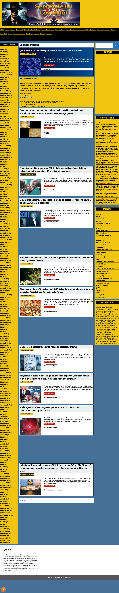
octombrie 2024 (4, 100)
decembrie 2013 (4, 398)
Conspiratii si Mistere (47, 30)
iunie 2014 (3, 384)
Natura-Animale (60, 30)
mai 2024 (3, 111)
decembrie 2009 (4, 508)
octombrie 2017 (4, 292)
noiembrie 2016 (4, 318)
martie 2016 (3, 336)
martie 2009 (3, 529)
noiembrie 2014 (4, 373)
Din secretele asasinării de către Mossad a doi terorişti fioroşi (48, 346)
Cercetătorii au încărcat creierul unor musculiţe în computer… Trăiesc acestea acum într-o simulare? (106, 160)
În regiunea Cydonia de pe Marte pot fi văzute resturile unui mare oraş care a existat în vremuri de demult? (106, 200)
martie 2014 (3, 391)
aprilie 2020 (3, 224)
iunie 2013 (3, 412)
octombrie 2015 (4, 347)
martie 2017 (3, 308)
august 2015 (3, 352)
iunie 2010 (3, 494)
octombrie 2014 (4, 375)
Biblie (111, 309)
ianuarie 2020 (4, 230)
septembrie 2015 (5, 350)
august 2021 (3, 187)
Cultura (42, 34)
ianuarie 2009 (4, 533)
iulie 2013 (2, 409)
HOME (2, 30)
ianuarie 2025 (4, 93)
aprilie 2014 (3, 389)
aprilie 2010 (3, 499)
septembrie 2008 (5, 542)
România (100, 334)
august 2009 (3, 517)
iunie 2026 (3, 54)
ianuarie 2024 (4, 120)
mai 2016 (2, 331)
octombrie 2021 (4, 182)
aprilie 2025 (3, 86)
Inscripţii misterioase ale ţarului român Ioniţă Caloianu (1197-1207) (107, 141)
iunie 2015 (3, 357)
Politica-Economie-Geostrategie (105, 269)
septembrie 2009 (5, 515)
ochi (103, 327)
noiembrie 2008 (4, 538)
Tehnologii (3, 34)
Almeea (12, 30)
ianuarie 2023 (4, 148)
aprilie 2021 (3, 196)
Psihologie (99, 276)
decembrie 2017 (4, 288)
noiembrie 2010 (4, 483)
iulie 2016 (2, 327)
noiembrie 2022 (4, 153)
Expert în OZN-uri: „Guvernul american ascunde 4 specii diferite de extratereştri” (106, 194)
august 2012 (3, 435)
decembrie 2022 (4, 150)
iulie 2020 (3, 217)
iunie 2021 (3, 192)
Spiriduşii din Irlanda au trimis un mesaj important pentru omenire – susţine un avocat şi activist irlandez (56, 259)
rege (103, 333)
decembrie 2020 (4, 205)
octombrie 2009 (4, 512)
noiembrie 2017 (4, 290)
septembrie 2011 (4, 460)
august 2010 (3, 490)
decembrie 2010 (4, 480)
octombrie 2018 (4, 265)
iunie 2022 (3, 164)
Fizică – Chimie (100, 233)
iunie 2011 (3, 467)
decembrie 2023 (4, 123)
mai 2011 (2, 469)
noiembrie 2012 (4, 428)
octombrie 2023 (4, 127)
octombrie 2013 (4, 403)
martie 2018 (3, 281)
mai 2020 (2, 221)
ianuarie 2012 (4, 451)
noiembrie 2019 (4, 235)
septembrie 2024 (5, 102)
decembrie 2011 (4, 453)
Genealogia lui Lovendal (102, 235)
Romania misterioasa (103, 30)
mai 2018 (2, 276)
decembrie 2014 (4, 370)
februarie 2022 (4, 173)
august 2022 (3, 159)
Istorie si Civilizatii (34, 30)
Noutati (55, 427)
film (115, 316)
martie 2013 (3, 418)
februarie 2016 (4, 338)
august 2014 (3, 380)
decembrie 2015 (4, 343)
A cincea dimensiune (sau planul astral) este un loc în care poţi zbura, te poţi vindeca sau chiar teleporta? (107, 187)
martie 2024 (3, 116)
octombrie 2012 (4, 430)
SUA (108, 340)
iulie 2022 (3, 162)
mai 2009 (2, 524)
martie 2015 (3, 363)
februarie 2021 (4, 201)
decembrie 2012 (4, 425)
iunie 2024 (3, 109)
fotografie (101, 318)
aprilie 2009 (3, 526)
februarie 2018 (4, 283)
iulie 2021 (2, 189)
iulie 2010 (2, 492)
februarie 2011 (4, 476)
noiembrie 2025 (4, 70)
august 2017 (3, 297)
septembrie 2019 (5, 240)
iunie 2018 (3, 274)
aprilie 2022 (3, 169)
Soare (103, 338)
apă (108, 308)
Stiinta (113, 30)
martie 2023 (3, 143)
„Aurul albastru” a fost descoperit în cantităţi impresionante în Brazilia (51, 50)
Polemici (98, 266)
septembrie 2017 (5, 295)
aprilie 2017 (3, 306)
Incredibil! (49, 34)
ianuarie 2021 (4, 203)
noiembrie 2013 (4, 400)
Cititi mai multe (49, 65)
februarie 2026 (4, 63)
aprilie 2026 (3, 59)
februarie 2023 (4, 146)
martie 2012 (3, 446)
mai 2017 (2, 304)
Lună (107, 322)
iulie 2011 (2, 464)
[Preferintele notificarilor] (3, 589)
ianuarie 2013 (4, 423)
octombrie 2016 (4, 320)
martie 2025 (3, 88)
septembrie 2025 (5, 75)
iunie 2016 (3, 329)
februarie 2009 (4, 531)
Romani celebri (100, 280)
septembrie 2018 (5, 267)
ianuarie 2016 (4, 341)
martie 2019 (3, 253)
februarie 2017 (4, 311)
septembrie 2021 (5, 185)
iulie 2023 (3, 134)
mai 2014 (2, 386)
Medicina (36, 34)
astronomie (101, 309)
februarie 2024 (4, 118)
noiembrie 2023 (4, 125)
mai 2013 (2, 414)
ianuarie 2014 (4, 396)
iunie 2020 (3, 219)
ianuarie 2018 (4, 286)
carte (103, 311)
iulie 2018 (2, 272)
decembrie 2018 (4, 260)
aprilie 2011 (3, 471)
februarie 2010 (4, 503)
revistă (111, 333)
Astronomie (19, 30)
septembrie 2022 (5, 157)
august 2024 (3, 104)
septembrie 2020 (5, 212)
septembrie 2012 (5, 432)
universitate (106, 342)
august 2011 (3, 462)
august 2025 (3, 77)
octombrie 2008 (4, 540)
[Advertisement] (56, 152)
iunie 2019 (3, 247)
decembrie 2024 (5, 95)
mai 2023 (2, 139)
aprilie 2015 (3, 361)
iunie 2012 (3, 439)
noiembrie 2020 (4, 208)
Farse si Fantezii (100, 230)
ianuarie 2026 (4, 65)
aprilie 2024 (3, 114)
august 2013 (3, 407)
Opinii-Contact (100, 257)
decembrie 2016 (4, 315)
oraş (110, 327)
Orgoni (10, 34)
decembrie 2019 (4, 233)
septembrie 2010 (5, 487)
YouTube (113, 343)
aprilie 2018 (3, 279)
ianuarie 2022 (4, 175)
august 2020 (3, 214)
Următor (28, 500)
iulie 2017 (2, 299)
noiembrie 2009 (4, 510)
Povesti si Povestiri (101, 271)
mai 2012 (2, 441)
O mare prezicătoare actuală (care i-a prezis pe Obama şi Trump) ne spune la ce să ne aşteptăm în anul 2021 (55, 201)
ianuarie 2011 (3, 478)
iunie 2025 (3, 81)
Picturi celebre (100, 264)
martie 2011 (3, 474)
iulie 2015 (2, 354)
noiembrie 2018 (4, 263)
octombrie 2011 (4, 457)
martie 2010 (3, 501)
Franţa (110, 318)
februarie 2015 (4, 366)
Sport (97, 288)
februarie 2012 (4, 448)
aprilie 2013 (3, 416)
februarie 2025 (4, 91)
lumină (100, 322)
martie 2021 (3, 198)
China (111, 311)
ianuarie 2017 (4, 313)
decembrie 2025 (4, 68)
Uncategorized (100, 297)
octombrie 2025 (4, 72)
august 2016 (3, 324)
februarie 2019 (4, 256)
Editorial (98, 228)
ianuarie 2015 (4, 368)
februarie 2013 (4, 421)
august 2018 (3, 269)
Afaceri (7, 30)
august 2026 (3, 49)
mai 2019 (2, 249)
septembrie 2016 (5, 322)
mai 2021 (2, 194)
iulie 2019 (2, 244)
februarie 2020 (4, 228)
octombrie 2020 (4, 210)
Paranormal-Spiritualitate (87, 30)
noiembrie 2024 (4, 98)
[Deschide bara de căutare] (2, 38)
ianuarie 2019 (4, 258)
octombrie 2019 (4, 237)
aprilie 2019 (3, 251)
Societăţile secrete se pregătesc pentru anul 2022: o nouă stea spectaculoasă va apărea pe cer (49, 409)
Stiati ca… (29, 34)
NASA (112, 324)
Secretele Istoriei (101, 285)
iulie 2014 (3, 382)
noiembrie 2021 (4, 180)
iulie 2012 (2, 437)
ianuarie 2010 (4, 506)
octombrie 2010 (4, 485)
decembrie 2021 (4, 178)
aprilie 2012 (3, 444)
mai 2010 (2, 497)
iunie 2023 (3, 136)
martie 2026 (3, 61)
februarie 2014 (4, 393)
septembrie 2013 (5, 405)
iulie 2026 (3, 52)
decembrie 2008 (4, 535)
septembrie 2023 (5, 130)
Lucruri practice (100, 245)
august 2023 (3, 132)
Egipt (109, 315)
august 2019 (3, 242)
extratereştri (105, 316)
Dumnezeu (101, 315)
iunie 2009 (3, 522)
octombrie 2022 (4, 155)
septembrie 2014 (5, 377)
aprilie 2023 (3, 141)
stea (111, 338)
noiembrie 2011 (4, 455)
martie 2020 (3, 226)
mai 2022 (2, 166)
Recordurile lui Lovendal (102, 278)
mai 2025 (2, 84)
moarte (103, 324)
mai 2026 (2, 56)
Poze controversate (19, 34)
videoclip (104, 343)
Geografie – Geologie (72, 30)
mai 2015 (2, 359)
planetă (104, 331)
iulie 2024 (3, 107)
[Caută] (116, 45)
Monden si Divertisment (102, 249)
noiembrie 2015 (4, 345)
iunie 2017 (3, 302)
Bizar (26, 30)
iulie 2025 (3, 79)
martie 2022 (3, 171)
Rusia (109, 334)
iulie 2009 (3, 519)
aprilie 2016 (3, 334)
